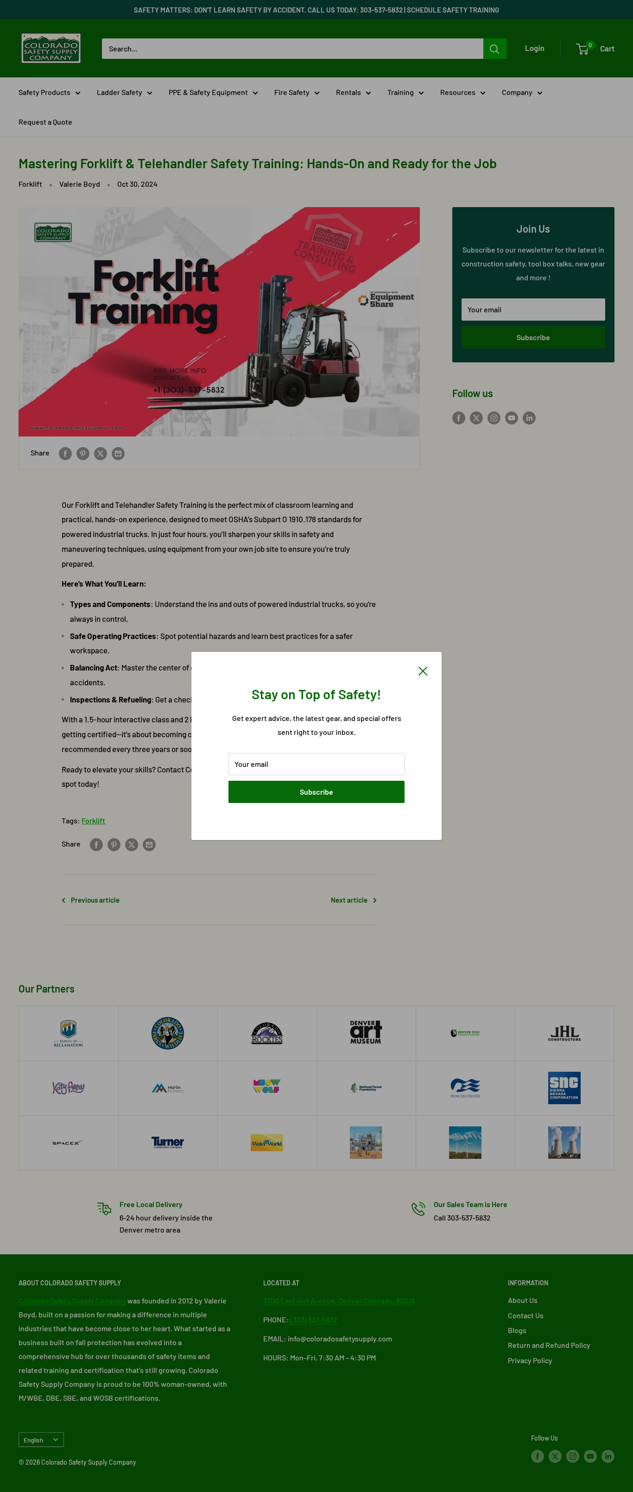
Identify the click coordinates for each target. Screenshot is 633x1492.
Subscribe (316, 791)
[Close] (423, 670)
